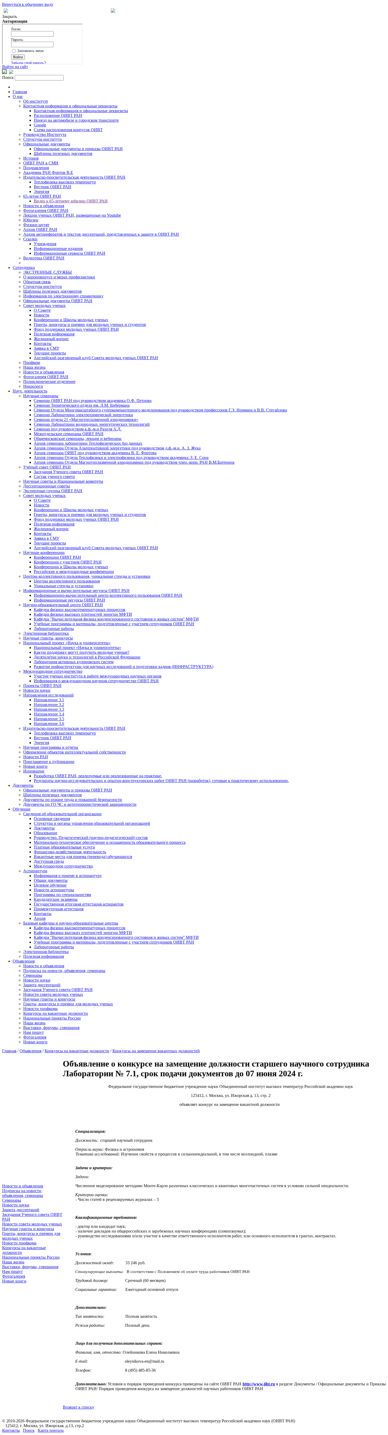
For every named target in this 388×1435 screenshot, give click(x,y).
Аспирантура (35, 871)
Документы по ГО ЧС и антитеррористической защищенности (79, 804)
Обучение (21, 809)
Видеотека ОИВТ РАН (43, 258)
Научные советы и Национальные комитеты (63, 481)
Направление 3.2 (49, 704)
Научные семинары (40, 396)
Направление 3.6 (49, 723)
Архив (40, 918)
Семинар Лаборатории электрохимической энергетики (83, 415)
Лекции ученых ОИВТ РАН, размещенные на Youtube (72, 215)
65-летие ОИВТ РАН (42, 196)
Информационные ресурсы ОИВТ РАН (69, 600)
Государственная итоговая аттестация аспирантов (79, 904)
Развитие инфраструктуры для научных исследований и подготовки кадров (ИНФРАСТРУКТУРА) (123, 666)
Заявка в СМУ (46, 348)
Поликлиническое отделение (49, 381)
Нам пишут (33, 1032)
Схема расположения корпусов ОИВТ (68, 129)
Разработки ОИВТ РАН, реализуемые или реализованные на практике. (98, 776)
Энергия (41, 191)
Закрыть (9, 16)
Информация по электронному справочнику (63, 296)
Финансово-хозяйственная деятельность (70, 852)
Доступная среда (49, 861)
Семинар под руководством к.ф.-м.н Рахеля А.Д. (77, 429)
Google (40, 125)
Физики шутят (36, 224)
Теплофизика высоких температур (65, 182)
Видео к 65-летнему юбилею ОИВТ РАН (71, 201)
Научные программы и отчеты (50, 747)
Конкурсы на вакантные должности (55, 1013)
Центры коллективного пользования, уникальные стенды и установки (86, 576)
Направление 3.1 (49, 700)
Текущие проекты (50, 353)
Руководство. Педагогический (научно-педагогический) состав (91, 837)
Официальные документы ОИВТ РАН (57, 301)
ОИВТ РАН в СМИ (40, 163)
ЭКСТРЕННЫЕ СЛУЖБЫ (47, 272)
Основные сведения (52, 818)
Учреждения (45, 243)
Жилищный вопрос (51, 339)
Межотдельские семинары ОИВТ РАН (68, 434)
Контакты (42, 343)
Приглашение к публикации (48, 761)
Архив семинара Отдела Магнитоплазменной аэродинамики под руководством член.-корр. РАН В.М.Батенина (134, 462)
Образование (45, 833)
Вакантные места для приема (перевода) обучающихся (83, 856)
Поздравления (36, 167)
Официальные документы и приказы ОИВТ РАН (78, 148)
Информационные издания (58, 248)
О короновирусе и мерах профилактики (59, 277)
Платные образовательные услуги (64, 847)
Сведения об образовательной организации (62, 814)
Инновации (33, 771)
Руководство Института (44, 134)
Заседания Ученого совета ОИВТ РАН (68, 472)
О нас (18, 96)
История (31, 158)
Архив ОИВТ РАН (40, 229)
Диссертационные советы (46, 486)
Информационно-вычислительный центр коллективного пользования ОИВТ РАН (108, 595)
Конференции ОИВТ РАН (57, 557)
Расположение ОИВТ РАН (58, 115)
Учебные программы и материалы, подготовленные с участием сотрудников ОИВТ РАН (114, 624)
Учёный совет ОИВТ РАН (47, 467)
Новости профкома (40, 1008)
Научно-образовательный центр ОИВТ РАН (63, 605)
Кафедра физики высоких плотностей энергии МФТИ (83, 614)
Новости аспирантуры (54, 890)
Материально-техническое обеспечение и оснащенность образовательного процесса (110, 842)
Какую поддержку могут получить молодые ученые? (81, 652)
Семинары (32, 975)
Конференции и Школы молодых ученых (71, 320)
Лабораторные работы (54, 628)
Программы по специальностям (62, 894)
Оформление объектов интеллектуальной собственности (74, 752)
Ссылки (30, 239)
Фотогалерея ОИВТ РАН (45, 210)
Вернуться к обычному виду (27, 4)
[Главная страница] (113, 11)
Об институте (35, 101)
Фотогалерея (34, 1037)
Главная (20, 91)
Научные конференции (44, 552)
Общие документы (51, 880)
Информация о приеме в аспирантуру (68, 875)
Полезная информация (54, 334)
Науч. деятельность (30, 391)
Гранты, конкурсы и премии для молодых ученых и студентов (90, 324)
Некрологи (33, 386)
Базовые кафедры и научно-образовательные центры (70, 923)
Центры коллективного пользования (67, 581)
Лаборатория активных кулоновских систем (73, 662)
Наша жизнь (34, 367)
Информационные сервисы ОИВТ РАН (69, 253)
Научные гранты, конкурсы (48, 638)
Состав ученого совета (54, 476)
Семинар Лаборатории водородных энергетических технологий (92, 424)
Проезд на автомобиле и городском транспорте (76, 120)
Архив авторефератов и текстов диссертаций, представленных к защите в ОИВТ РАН (101, 234)
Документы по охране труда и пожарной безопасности (72, 799)
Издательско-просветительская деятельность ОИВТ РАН (74, 177)
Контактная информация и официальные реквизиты (70, 106)
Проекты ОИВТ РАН (42, 685)
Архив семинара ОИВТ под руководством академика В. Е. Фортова (95, 453)
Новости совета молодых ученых (53, 994)
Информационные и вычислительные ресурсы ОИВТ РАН (76, 590)
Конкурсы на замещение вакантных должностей (156, 1051)
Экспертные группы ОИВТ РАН (52, 491)
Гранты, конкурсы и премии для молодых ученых (68, 1004)
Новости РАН (35, 757)
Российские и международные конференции (74, 571)
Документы (23, 785)
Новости (41, 315)
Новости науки (36, 690)
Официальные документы (46, 144)
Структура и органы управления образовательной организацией (92, 823)
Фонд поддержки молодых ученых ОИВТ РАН (76, 329)
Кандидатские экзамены (56, 899)
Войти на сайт (15, 66)
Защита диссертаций (41, 985)
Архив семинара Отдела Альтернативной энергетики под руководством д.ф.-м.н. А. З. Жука (117, 448)
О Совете (42, 310)
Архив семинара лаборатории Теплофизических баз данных (88, 443)
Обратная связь (37, 282)
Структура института (42, 139)
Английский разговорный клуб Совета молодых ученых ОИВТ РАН (96, 358)
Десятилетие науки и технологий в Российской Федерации (87, 657)
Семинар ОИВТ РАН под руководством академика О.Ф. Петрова (93, 400)
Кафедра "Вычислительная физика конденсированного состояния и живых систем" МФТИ (116, 619)
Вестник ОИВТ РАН (52, 186)
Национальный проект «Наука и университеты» (67, 643)
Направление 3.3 (49, 709)
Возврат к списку (78, 1407)
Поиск (29, 1430)
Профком (31, 362)
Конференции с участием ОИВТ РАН (68, 562)
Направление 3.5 (49, 719)
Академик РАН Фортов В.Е (48, 172)
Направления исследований (48, 695)
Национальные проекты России (52, 1018)
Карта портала (51, 1430)
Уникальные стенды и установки (63, 586)
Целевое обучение (50, 885)
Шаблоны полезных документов (63, 153)
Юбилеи (30, 220)
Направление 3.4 (49, 714)
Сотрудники (24, 267)
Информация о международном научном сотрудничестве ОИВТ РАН (96, 681)
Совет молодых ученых (44, 305)
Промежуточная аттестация (58, 909)
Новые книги (35, 766)
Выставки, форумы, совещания (51, 1027)
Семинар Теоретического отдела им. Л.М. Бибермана (82, 405)
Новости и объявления (43, 205)
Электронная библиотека (46, 633)
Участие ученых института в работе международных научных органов (98, 676)
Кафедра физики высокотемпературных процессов (79, 609)
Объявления (24, 961)
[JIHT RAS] (11, 72)
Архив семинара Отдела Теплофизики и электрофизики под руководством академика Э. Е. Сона (121, 457)
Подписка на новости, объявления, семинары (64, 970)
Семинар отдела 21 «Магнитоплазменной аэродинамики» (86, 419)
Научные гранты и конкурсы (49, 999)
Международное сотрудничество (52, 671)
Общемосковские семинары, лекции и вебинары (77, 438)
